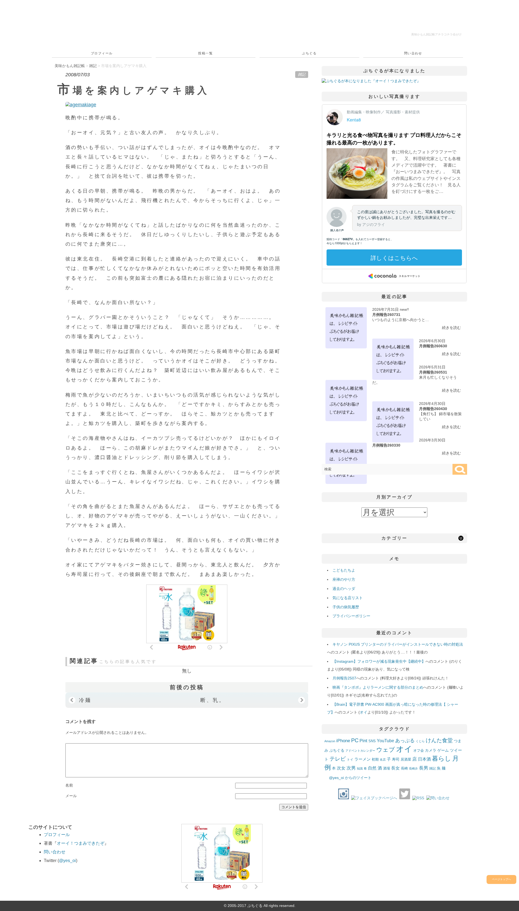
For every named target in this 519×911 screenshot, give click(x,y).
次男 (351, 768)
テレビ (338, 759)
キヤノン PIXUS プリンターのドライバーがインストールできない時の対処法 (397, 644)
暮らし (441, 758)
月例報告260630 (433, 346)
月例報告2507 (344, 678)
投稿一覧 (205, 53)
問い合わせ (413, 53)
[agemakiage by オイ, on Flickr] (80, 104)
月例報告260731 (386, 314)
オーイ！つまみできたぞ (80, 843)
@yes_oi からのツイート (350, 777)
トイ (350, 759)
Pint (363, 740)
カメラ (430, 750)
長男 (423, 768)
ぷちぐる (309, 53)
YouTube (385, 740)
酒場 (386, 768)
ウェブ (385, 749)
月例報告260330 (386, 445)
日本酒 (424, 759)
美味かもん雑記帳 (436, 34)
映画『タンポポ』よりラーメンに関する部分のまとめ (377, 687)
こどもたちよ (343, 570)
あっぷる (405, 740)
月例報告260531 (433, 372)
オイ (363, 712)
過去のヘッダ (343, 588)
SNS (372, 741)
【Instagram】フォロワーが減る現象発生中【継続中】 (378, 661)
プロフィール (102, 53)
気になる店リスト (347, 598)
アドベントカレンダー (360, 750)
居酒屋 (406, 759)
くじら (420, 741)
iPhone (343, 740)
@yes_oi (67, 860)
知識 (360, 768)
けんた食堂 (439, 740)
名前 (69, 785)
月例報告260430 (433, 409)
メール (71, 796)
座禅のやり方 (343, 579)
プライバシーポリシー (351, 616)
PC (354, 740)
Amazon (329, 741)
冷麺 (85, 700)
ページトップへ (501, 879)
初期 (375, 759)
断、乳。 (212, 700)
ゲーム (443, 750)
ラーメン (362, 759)
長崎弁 (413, 768)
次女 (341, 767)
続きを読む (451, 327)
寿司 (396, 759)
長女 (395, 767)
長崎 (404, 768)
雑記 (301, 74)
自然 (372, 767)
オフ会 (418, 750)
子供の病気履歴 (345, 607)
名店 (383, 759)
